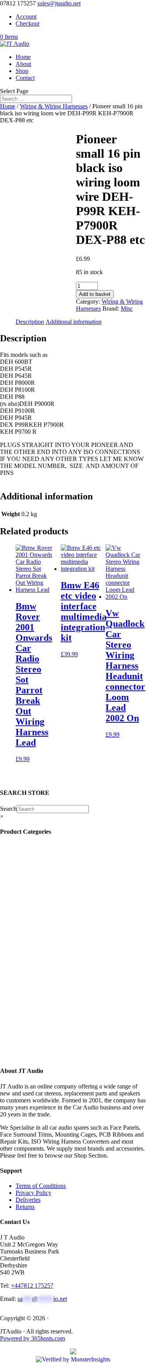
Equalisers (34, 979)
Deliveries (28, 1199)
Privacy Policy (33, 1192)
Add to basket (95, 294)
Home (23, 57)
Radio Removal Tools (48, 923)
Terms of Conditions (41, 1185)
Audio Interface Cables (50, 951)
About (23, 64)
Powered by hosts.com (32, 1338)
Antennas (31, 895)
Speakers (32, 1014)
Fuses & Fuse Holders (47, 937)
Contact (25, 78)
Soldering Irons (39, 881)
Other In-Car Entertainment (55, 986)
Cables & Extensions (47, 909)
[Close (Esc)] (120, 8)
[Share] (103, 8)
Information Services (45, 888)
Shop (22, 71)
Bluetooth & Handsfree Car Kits (60, 902)
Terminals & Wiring (47, 972)
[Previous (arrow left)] (13, 681)
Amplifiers (34, 1000)
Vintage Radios (40, 874)
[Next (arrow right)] (132, 681)
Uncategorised (39, 867)
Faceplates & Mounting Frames (61, 916)
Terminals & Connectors (51, 944)
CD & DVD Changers (51, 993)
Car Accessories (41, 846)
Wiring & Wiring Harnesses (54, 106)
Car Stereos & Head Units (55, 1007)
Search (8, 808)
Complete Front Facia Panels (58, 1042)
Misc (127, 308)
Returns (25, 1206)
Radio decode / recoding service (61, 853)
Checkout (27, 23)
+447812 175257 (32, 1285)
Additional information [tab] (74, 321)
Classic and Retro (45, 1049)
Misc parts (28, 1021)
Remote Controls (42, 860)
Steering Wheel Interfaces (51, 930)
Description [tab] (30, 321)
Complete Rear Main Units (53, 1035)
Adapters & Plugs (43, 965)
